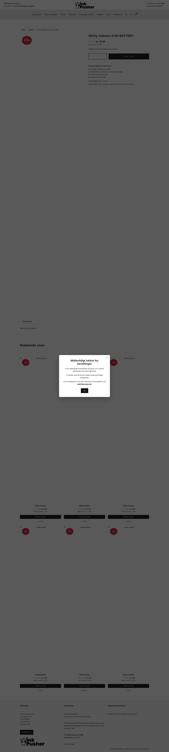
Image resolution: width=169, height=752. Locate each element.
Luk (84, 391)
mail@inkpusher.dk (84, 384)
